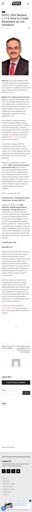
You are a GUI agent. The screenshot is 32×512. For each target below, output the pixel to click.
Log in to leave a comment (16, 382)
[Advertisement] (16, 426)
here (6, 193)
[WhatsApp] (16, 32)
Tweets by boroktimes (8, 447)
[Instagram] (8, 471)
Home (3, 9)
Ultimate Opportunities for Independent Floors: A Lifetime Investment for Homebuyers (23, 349)
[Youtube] (18, 471)
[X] (7, 32)
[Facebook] (3, 32)
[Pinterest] (12, 32)
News (7, 9)
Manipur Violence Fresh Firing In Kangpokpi (8, 347)
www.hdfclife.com (7, 308)
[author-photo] (16, 367)
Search (4, 390)
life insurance (15, 137)
